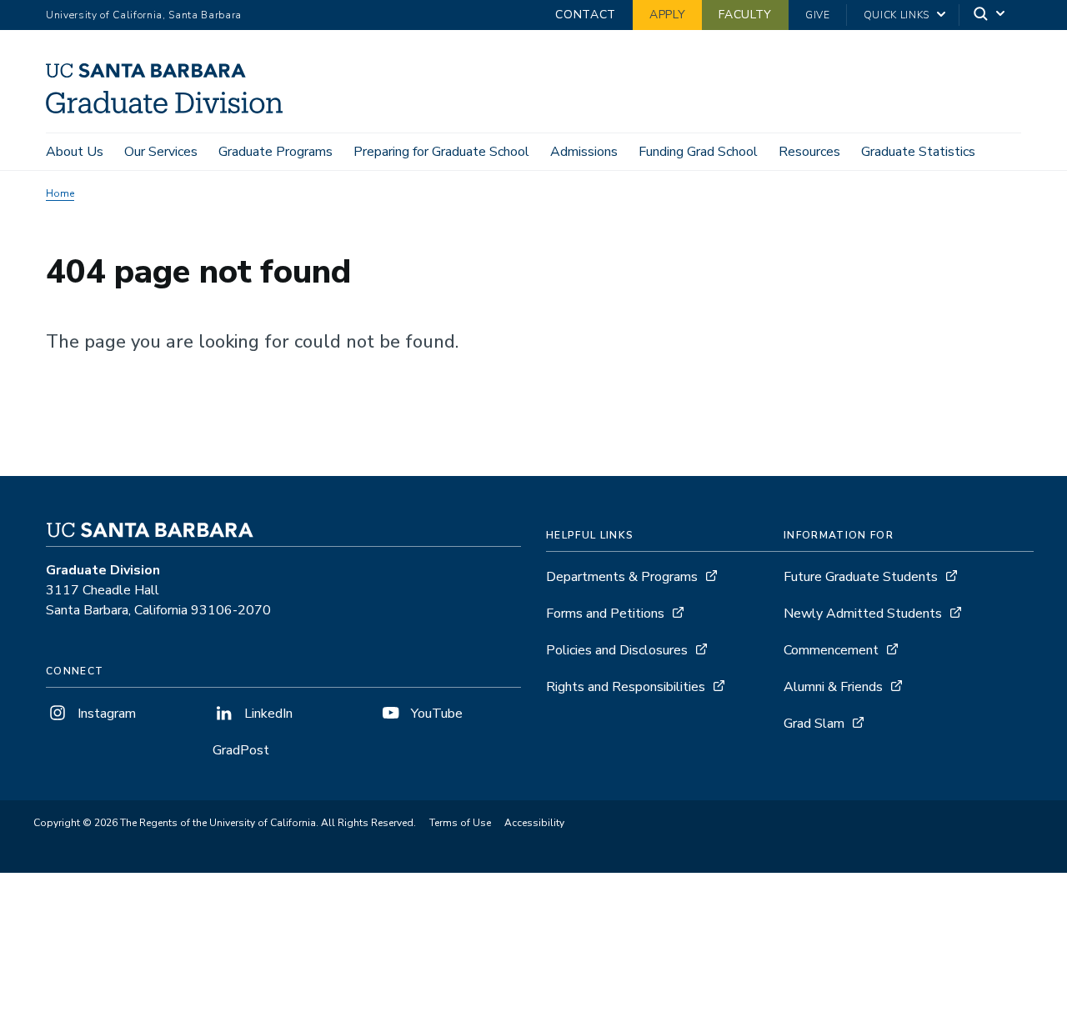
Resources (809, 152)
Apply (667, 15)
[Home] (170, 109)
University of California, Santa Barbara (144, 15)
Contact (585, 15)
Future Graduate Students (861, 577)
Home (60, 193)
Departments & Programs (622, 577)
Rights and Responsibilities (625, 687)
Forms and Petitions (605, 613)
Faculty (745, 15)
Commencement (831, 650)
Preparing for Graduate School (441, 152)
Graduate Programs (275, 152)
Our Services (161, 152)
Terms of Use (460, 822)
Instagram (105, 713)
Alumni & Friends (833, 687)
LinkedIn (267, 713)
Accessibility (534, 822)
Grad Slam (814, 723)
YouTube (435, 713)
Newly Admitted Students (863, 613)
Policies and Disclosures (617, 650)
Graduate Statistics (918, 152)
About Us (74, 152)
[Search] (990, 15)
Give (817, 15)
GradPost (241, 750)
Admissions (584, 152)
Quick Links (896, 15)
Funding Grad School (698, 152)
